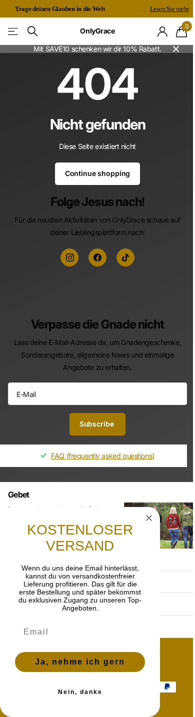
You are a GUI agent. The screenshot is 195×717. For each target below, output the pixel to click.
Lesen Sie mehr (169, 8)
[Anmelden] (163, 32)
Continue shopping (97, 173)
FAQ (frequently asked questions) (102, 456)
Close (176, 49)
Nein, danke (80, 692)
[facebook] (97, 257)
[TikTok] (125, 257)
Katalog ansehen (14, 31)
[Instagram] (69, 257)
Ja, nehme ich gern (80, 662)
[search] (33, 31)
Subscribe (98, 424)
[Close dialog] (149, 518)
